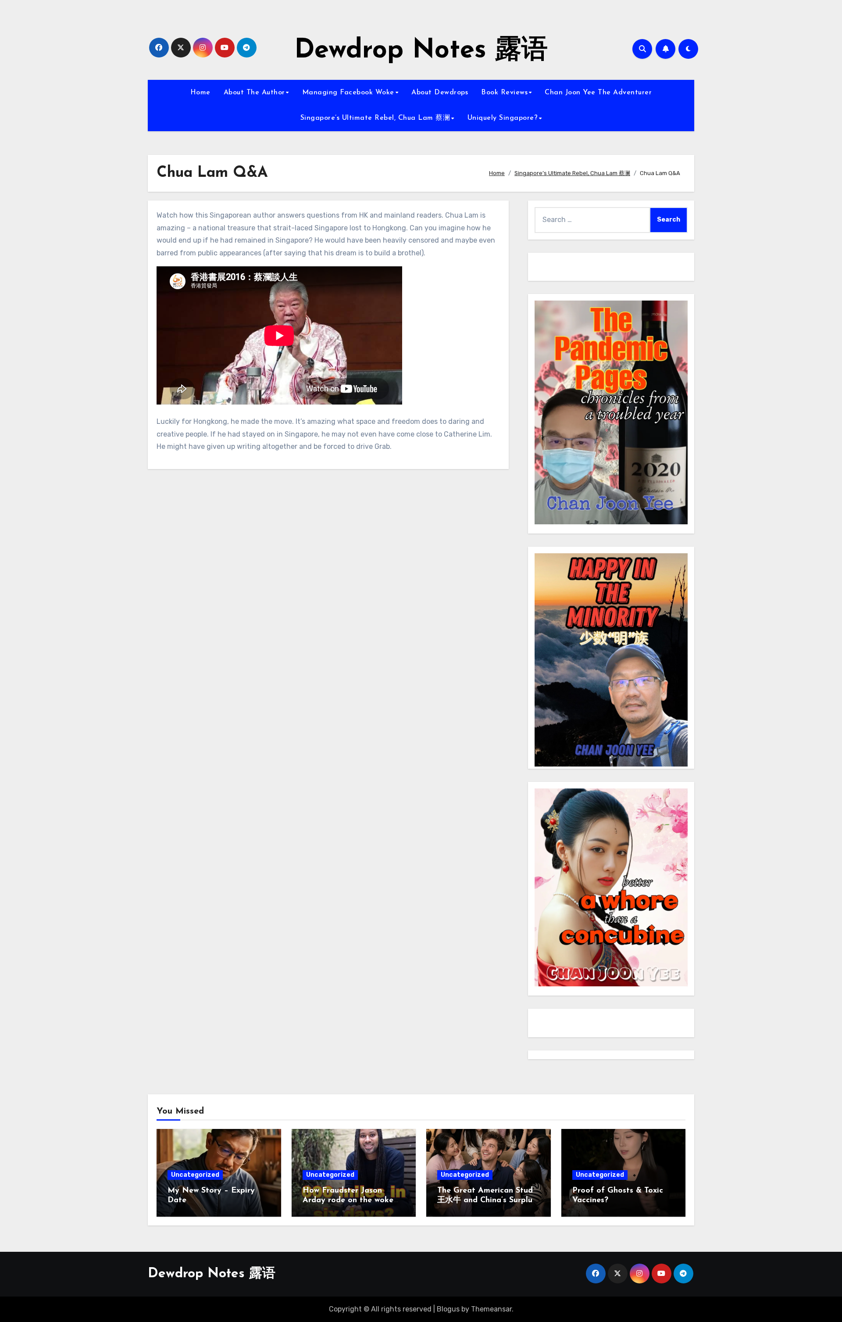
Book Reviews (504, 92)
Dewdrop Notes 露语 (421, 51)
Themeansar (491, 1309)
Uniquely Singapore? (502, 118)
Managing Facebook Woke (348, 92)
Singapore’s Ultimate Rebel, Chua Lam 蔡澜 (375, 118)
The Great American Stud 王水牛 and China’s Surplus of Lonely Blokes (486, 1200)
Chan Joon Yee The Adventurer (598, 92)
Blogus (448, 1309)
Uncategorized (195, 1175)
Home (200, 92)
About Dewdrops (439, 92)
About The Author (254, 92)
